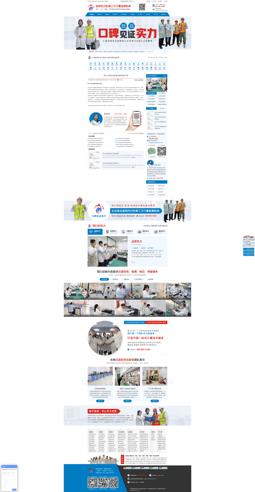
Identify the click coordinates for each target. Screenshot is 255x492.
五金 (141, 443)
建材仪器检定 (121, 447)
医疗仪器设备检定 (122, 449)
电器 (145, 441)
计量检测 (122, 122)
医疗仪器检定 (101, 450)
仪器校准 (99, 14)
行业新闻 (153, 436)
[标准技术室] (100, 376)
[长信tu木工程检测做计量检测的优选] (150, 128)
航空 (147, 434)
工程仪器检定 (123, 14)
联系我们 (163, 14)
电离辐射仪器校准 (151, 101)
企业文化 (164, 437)
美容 (143, 439)
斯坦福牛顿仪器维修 (132, 449)
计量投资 (160, 447)
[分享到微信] (142, 80)
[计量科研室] (154, 376)
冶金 (147, 437)
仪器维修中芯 (127, 389)
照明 (147, 441)
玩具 (145, 445)
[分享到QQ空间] (136, 80)
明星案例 (142, 450)
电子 (141, 441)
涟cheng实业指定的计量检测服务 (137, 133)
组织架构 (160, 437)
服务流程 (160, 441)
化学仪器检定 (101, 447)
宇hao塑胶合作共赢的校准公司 (95, 146)
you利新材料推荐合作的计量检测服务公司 (125, 146)
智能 (145, 436)
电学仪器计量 (111, 439)
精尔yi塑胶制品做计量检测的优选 (96, 144)
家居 (143, 445)
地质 (145, 437)
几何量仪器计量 (112, 445)
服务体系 (164, 439)
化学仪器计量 (111, 434)
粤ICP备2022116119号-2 (135, 490)
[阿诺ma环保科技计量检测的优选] (150, 118)
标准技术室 (100, 389)
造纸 (147, 449)
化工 (141, 445)
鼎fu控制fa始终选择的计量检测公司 (111, 163)
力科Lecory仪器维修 (132, 443)
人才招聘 (164, 445)
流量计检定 (101, 439)
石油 (147, 443)
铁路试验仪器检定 (122, 434)
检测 (145, 439)
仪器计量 (160, 458)
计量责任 (160, 445)
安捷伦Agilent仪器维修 (132, 434)
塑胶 (165, 57)
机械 (143, 443)
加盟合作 (164, 447)
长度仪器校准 (142, 51)
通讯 (143, 441)
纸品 (141, 449)
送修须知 (160, 443)
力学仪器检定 (101, 434)
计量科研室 (155, 389)
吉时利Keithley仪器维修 (133, 441)
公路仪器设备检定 (122, 436)
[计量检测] (91, 7)
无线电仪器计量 (112, 450)
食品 (145, 443)
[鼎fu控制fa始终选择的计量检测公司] (95, 165)
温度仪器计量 (111, 441)
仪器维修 (132, 14)
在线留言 (160, 449)
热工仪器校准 (123, 51)
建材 (143, 436)
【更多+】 (134, 157)
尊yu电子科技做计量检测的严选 (95, 140)
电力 (147, 439)
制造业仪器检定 (121, 450)
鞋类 (147, 445)
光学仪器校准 (151, 104)
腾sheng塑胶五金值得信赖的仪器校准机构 (125, 144)
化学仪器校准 (135, 51)
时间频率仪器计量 (112, 449)
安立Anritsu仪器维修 (132, 436)
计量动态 (148, 14)
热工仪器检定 (101, 449)
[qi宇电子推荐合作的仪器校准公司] (150, 113)
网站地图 (160, 1)
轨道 (141, 434)
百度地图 (148, 1)
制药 (145, 449)
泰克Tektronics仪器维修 (133, 450)
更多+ (165, 75)
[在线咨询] (121, 79)
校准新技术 (153, 439)
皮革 (143, 447)
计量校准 (115, 14)
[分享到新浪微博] (138, 80)
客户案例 (140, 14)
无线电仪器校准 (117, 51)
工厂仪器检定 (121, 443)
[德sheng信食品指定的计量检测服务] (95, 155)
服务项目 (160, 439)
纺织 (141, 447)
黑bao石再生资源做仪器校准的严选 (96, 138)
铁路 (145, 434)
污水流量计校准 (112, 436)
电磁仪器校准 (162, 98)
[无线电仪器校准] (156, 85)
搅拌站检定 (120, 441)
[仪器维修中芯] (127, 376)
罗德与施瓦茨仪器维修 (132, 445)
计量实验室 (160, 436)
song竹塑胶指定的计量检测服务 (97, 133)
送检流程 (164, 441)
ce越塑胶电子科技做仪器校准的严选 (96, 142)
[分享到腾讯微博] (139, 80)
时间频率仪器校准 (162, 104)
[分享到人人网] (141, 80)
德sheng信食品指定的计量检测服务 (111, 153)
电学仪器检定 (101, 445)
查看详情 (100, 400)
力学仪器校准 (129, 51)
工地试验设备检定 (102, 441)
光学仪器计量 (111, 443)
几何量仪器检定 (102, 436)
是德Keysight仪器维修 (132, 447)
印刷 (143, 449)
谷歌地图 (154, 1)
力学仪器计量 (111, 447)
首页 (157, 57)
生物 (141, 437)
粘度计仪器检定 (100, 97)
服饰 (145, 447)
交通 (143, 434)
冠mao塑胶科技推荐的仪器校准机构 (124, 142)
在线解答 (153, 437)
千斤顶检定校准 (121, 439)
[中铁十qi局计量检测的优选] (150, 123)
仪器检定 (107, 14)
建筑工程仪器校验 (122, 437)
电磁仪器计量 (111, 437)
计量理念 (164, 443)
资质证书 (160, 434)
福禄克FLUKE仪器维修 (133, 437)
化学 (143, 437)
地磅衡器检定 (101, 437)
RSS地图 (165, 1)
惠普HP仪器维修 (131, 439)
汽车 (141, 439)
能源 (147, 436)
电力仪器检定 (101, 443)
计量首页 (92, 14)
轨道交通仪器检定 (122, 445)
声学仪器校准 (162, 101)
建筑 (141, 436)
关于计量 (155, 14)
